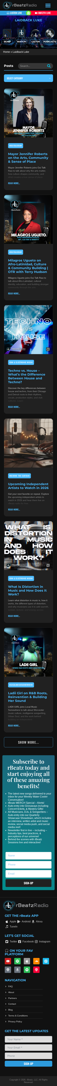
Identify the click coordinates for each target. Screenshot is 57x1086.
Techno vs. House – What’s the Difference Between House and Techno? (26, 376)
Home (6, 52)
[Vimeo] (46, 961)
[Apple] (27, 961)
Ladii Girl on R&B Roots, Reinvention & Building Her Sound (27, 697)
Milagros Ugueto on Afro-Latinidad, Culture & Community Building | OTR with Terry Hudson (28, 266)
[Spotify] (17, 961)
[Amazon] (17, 970)
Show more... (28, 742)
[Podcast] (8, 970)
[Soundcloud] (36, 961)
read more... (14, 183)
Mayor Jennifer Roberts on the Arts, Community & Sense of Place (28, 157)
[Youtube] (8, 961)
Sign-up (28, 1064)
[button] (48, 5)
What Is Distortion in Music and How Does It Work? (27, 590)
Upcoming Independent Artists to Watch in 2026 (28, 486)
